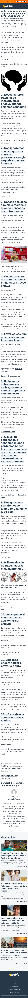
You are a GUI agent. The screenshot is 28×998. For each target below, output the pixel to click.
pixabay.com (5, 778)
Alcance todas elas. (8, 432)
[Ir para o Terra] (5, 1)
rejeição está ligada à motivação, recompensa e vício (13, 189)
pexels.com (12, 776)
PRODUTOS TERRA (21, 1)
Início (14, 980)
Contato (14, 983)
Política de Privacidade (14, 989)
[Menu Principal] (25, 6)
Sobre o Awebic (14, 986)
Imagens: (4, 776)
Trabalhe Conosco (14, 992)
